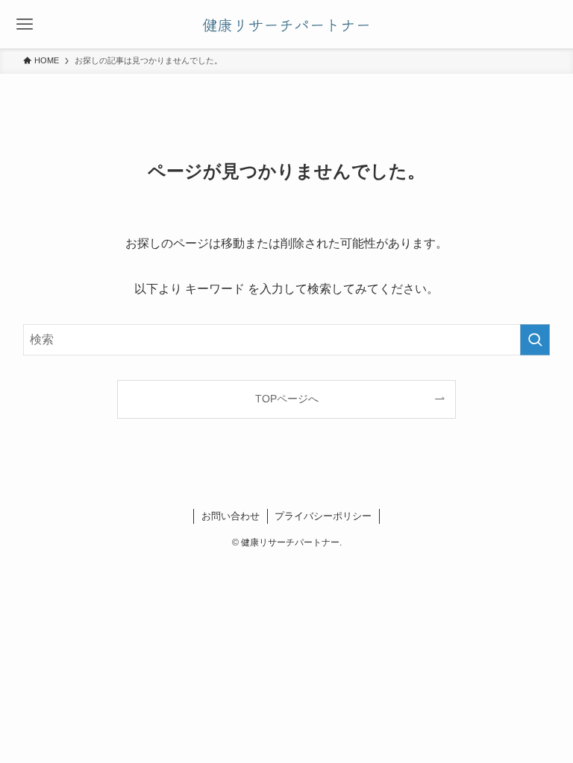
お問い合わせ (230, 516)
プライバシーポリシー (323, 516)
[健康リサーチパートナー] (286, 24)
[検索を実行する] (535, 339)
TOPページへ (287, 399)
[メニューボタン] (24, 24)
